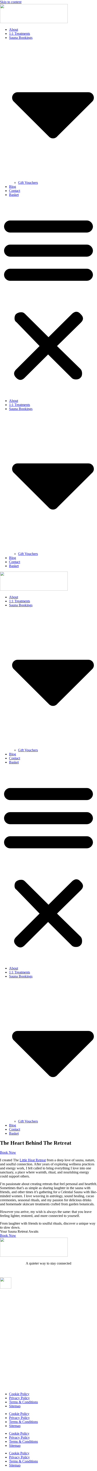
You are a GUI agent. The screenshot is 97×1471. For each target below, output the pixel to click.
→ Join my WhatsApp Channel (48, 1271)
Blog (12, 187)
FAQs (4, 1345)
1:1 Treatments (19, 33)
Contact (14, 191)
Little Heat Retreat (33, 1160)
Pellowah (7, 1337)
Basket (14, 195)
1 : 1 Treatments (13, 1328)
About (13, 29)
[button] (48, 297)
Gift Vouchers (28, 182)
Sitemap (15, 1406)
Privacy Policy (19, 1398)
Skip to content (10, 2)
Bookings (8, 1303)
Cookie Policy (19, 1394)
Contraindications (14, 1353)
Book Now (8, 1235)
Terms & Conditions (23, 1402)
